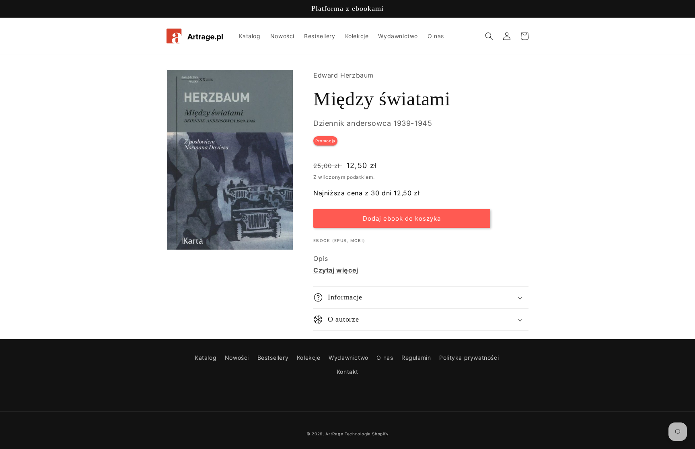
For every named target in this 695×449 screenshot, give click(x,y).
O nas (384, 357)
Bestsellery (273, 357)
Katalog (205, 357)
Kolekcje (309, 357)
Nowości (237, 357)
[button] (489, 36)
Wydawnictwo (348, 357)
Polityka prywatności (469, 357)
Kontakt (347, 371)
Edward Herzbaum (343, 75)
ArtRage (334, 433)
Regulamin (416, 357)
